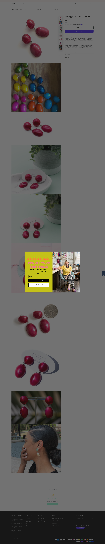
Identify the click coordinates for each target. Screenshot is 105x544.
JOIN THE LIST (39, 280)
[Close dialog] (78, 253)
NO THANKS (39, 285)
